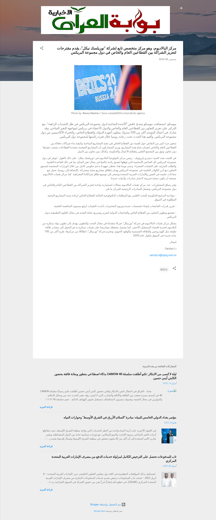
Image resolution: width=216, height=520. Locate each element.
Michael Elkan (99, 511)
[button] (42, 48)
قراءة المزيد (46, 406)
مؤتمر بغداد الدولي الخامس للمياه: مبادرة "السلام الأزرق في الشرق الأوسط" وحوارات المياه (120, 417)
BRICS (163, 269)
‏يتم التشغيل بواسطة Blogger (106, 504)
